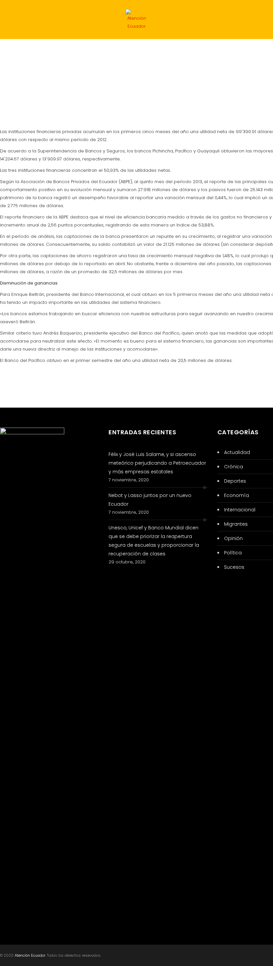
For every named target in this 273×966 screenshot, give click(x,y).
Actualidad (89, 52)
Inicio (15, 52)
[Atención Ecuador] (136, 21)
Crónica (100, 78)
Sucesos (130, 52)
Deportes (19, 78)
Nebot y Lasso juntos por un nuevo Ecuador (150, 499)
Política (47, 52)
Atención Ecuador (30, 955)
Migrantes (60, 78)
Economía (222, 52)
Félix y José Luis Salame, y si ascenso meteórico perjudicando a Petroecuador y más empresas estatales (157, 463)
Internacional (175, 52)
